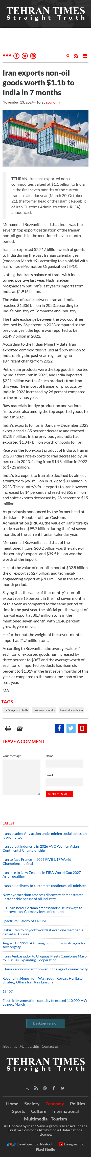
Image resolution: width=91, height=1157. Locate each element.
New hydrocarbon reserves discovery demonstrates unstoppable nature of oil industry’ (43, 896)
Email (49, 775)
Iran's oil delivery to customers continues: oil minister (44, 885)
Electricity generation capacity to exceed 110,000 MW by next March (45, 1002)
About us (10, 1046)
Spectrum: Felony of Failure (24, 921)
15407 (8, 991)
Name (49, 756)
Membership (29, 1046)
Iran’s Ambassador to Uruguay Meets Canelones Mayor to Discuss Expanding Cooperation (45, 958)
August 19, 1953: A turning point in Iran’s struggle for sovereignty (44, 945)
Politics (77, 1103)
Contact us (50, 1046)
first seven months (44, 710)
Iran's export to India (16, 710)
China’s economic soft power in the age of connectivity (45, 969)
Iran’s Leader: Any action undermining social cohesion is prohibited (45, 835)
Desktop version (45, 1023)
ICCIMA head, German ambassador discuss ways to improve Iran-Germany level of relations (42, 910)
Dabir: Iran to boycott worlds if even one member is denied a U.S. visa (43, 932)
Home (12, 1103)
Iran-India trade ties (71, 710)
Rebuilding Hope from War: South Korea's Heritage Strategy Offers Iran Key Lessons (42, 980)
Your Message (12, 756)
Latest (9, 823)
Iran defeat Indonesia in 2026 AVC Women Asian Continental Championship (41, 848)
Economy (53, 102)
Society (32, 1103)
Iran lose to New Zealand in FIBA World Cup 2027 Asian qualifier (42, 874)
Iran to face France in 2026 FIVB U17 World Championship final (37, 861)
